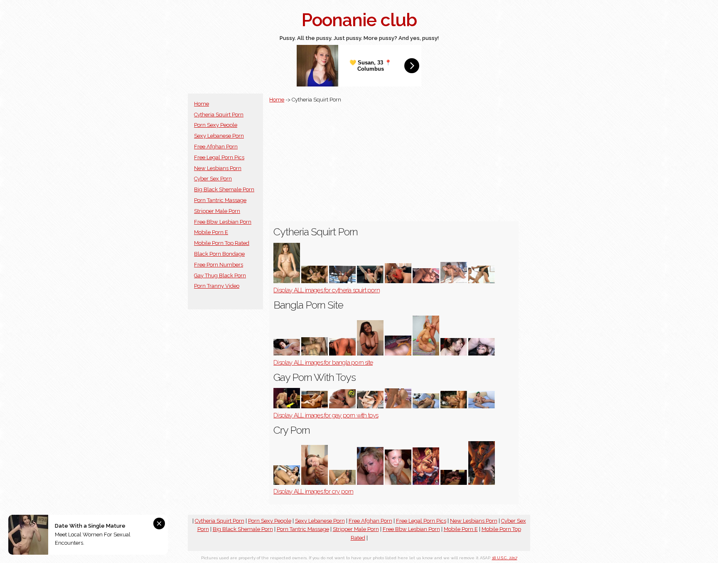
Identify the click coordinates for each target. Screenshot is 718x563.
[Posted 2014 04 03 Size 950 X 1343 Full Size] (426, 483)
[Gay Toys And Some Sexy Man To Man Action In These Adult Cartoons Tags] (398, 406)
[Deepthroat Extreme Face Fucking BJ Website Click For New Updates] (453, 354)
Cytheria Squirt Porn (218, 114)
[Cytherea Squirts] (314, 281)
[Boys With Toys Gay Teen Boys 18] (370, 406)
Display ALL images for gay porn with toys (325, 415)
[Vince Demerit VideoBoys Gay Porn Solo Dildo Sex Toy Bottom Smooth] (426, 406)
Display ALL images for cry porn (313, 491)
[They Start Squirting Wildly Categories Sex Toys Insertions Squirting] (370, 281)
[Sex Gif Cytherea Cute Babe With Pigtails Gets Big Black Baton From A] (426, 281)
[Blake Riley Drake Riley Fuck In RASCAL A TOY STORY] (453, 406)
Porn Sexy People (215, 125)
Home (201, 104)
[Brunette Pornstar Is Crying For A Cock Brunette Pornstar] (286, 483)
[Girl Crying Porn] (314, 483)
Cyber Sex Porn (213, 178)
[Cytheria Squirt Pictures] (453, 281)
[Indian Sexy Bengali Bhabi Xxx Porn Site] (370, 354)
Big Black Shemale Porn (224, 189)
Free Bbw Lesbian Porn (222, 222)
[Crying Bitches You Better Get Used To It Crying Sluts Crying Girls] (398, 483)
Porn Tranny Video (216, 286)
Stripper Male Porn (217, 211)
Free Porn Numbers (218, 265)
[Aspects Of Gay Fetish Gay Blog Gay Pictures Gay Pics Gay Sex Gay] (481, 406)
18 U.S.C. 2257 (504, 558)
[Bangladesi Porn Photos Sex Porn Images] (426, 354)
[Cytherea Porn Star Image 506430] (398, 281)
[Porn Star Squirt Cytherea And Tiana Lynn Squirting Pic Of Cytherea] (481, 281)
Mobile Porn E (211, 232)
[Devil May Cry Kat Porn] (453, 483)
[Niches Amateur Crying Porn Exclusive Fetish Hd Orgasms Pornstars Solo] (342, 483)
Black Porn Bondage (219, 254)
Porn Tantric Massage (220, 200)
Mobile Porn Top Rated (221, 243)
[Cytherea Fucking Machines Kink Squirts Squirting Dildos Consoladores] (342, 281)
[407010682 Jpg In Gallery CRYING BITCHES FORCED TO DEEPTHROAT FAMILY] (370, 483)
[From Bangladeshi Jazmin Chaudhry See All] (342, 354)
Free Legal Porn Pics (219, 157)
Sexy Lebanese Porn (219, 136)
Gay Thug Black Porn (220, 275)
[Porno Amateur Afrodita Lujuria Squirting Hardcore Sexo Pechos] (286, 281)
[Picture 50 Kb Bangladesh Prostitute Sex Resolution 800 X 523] (314, 354)
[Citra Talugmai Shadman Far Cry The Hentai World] (481, 483)
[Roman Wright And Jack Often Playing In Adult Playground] (286, 406)
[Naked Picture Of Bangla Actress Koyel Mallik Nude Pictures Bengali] (286, 354)
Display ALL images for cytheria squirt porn (326, 290)
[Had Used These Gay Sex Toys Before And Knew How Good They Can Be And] (342, 406)
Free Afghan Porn (216, 146)
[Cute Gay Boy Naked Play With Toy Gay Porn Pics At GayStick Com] (314, 406)
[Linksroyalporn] (398, 354)
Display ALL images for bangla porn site (323, 362)
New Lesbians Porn (217, 168)
